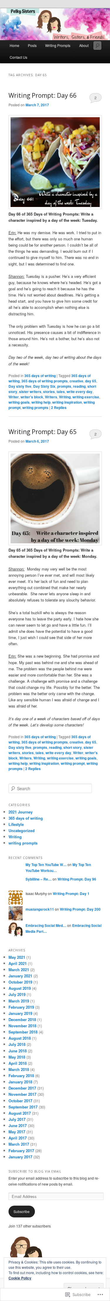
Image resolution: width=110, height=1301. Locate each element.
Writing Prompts (57, 45)
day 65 (90, 381)
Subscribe (21, 1211)
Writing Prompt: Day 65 (43, 432)
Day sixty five (20, 386)
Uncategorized (22, 830)
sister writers (30, 391)
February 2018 (21, 1075)
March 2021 (19, 969)
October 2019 (20, 982)
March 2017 (19, 1144)
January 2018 (20, 1082)
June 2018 (18, 1051)
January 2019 (20, 1013)
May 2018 (17, 1057)
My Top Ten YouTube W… (46, 864)
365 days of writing (40, 375)
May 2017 (17, 1131)
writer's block (32, 397)
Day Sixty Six (44, 386)
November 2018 (22, 1025)
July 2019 (17, 994)
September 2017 (23, 1107)
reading (79, 386)
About (84, 45)
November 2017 (22, 1094)
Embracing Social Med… (46, 925)
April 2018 (18, 1063)
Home (14, 45)
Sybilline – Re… (39, 879)
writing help (40, 402)
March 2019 (19, 1001)
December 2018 (22, 1019)
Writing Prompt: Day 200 (80, 909)
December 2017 (22, 1088)
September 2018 (23, 1032)
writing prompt (73, 763)
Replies (59, 407)
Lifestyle (16, 824)
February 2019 (21, 1007)
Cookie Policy (20, 1278)
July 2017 (17, 1119)
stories (49, 391)
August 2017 (20, 1113)
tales (61, 391)
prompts (64, 386)
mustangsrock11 (40, 909)
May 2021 (17, 957)
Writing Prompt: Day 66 (43, 95)
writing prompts (35, 407)
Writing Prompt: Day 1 (71, 893)
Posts (32, 45)
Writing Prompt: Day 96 (76, 879)
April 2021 (18, 963)
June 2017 (18, 1125)
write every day (79, 391)
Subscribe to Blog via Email (35, 1171)
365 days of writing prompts (44, 381)
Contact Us (18, 57)
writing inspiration (67, 402)
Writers (51, 397)
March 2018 (19, 1069)
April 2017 (18, 1138)
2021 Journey (21, 812)
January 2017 (20, 1157)
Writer (14, 397)
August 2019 (20, 988)
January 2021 (20, 976)
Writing (65, 397)
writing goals (19, 402)
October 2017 (20, 1100)
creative (76, 381)
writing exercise (85, 397)
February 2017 (21, 1150)
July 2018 (17, 1044)
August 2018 (20, 1038)
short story (72, 747)
